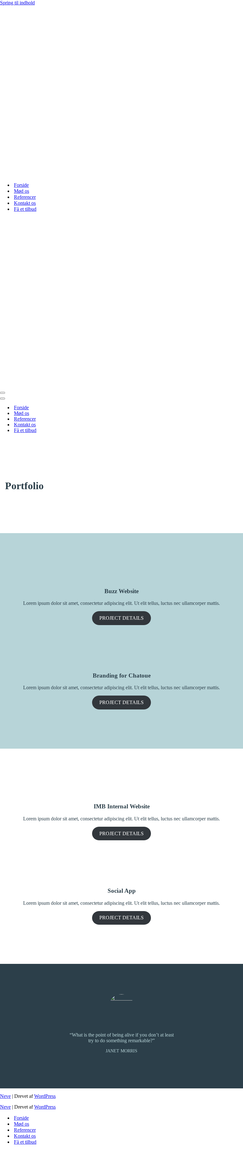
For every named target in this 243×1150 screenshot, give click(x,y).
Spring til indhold (17, 2)
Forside (21, 185)
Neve (5, 1096)
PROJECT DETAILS (121, 618)
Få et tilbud (25, 209)
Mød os (21, 191)
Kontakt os (25, 203)
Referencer (25, 197)
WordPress (45, 1096)
